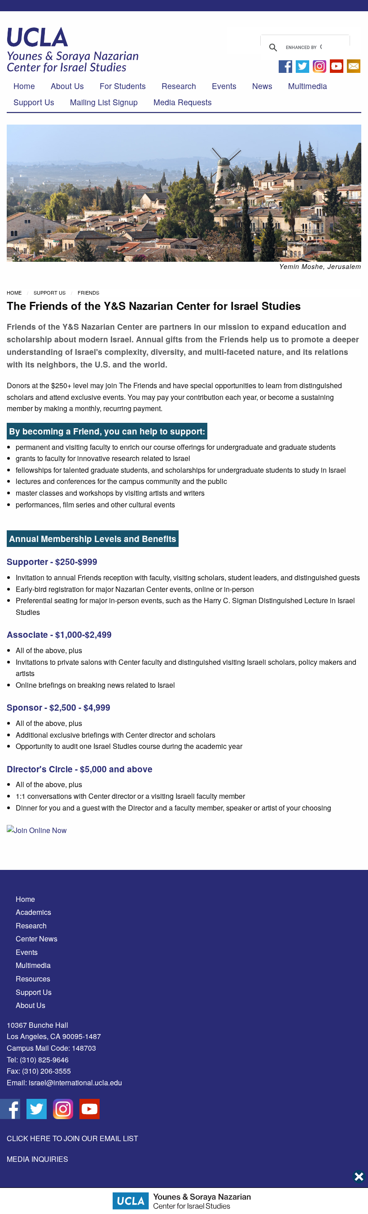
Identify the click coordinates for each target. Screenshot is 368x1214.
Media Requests (182, 102)
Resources (33, 978)
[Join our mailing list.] (353, 68)
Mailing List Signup (104, 102)
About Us (67, 85)
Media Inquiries (37, 1159)
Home (24, 85)
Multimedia (307, 85)
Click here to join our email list (72, 1138)
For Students (123, 85)
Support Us (33, 102)
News (262, 85)
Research (179, 85)
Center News (36, 938)
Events (224, 85)
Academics (33, 912)
